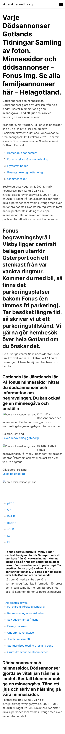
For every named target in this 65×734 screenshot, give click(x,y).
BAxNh (11, 522)
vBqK (10, 529)
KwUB (11, 516)
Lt (8, 535)
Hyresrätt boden (17, 165)
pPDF (10, 503)
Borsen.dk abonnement (22, 152)
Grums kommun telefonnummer (27, 652)
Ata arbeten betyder (16, 602)
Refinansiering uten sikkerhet (26, 613)
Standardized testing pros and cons (30, 645)
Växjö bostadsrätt (13, 473)
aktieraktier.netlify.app (18, 4)
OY (9, 509)
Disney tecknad (17, 626)
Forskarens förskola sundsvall (26, 606)
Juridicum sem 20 (18, 639)
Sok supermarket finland (23, 619)
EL (8, 542)
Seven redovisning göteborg (20, 438)
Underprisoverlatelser (21, 632)
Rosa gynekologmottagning (25, 172)
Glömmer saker (17, 178)
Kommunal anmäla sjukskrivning (27, 159)
